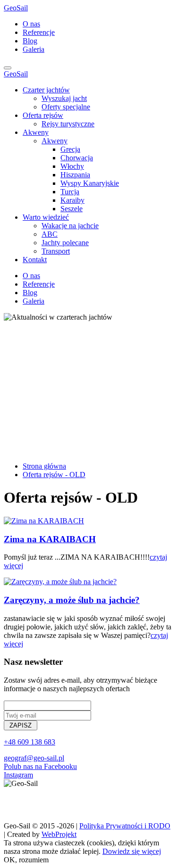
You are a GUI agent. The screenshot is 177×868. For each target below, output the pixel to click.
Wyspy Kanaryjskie (89, 183)
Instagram (18, 775)
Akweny (36, 132)
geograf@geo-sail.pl (34, 758)
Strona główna (44, 466)
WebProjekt (59, 834)
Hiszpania (75, 175)
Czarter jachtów (46, 90)
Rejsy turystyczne (68, 124)
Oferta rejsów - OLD (54, 475)
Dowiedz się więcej (131, 851)
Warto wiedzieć (46, 217)
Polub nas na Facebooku (40, 766)
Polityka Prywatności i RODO (124, 826)
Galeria (33, 49)
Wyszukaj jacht (64, 98)
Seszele (71, 209)
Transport (56, 251)
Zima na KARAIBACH (50, 539)
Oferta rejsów (43, 115)
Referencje (39, 32)
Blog (30, 41)
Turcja (69, 192)
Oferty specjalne (66, 107)
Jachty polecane (65, 243)
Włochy (72, 166)
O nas (31, 24)
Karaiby (72, 200)
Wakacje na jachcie (70, 226)
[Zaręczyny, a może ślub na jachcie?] (60, 582)
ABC (50, 234)
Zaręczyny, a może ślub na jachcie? (72, 600)
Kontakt (35, 260)
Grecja (70, 149)
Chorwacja (76, 158)
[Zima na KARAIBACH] (44, 521)
